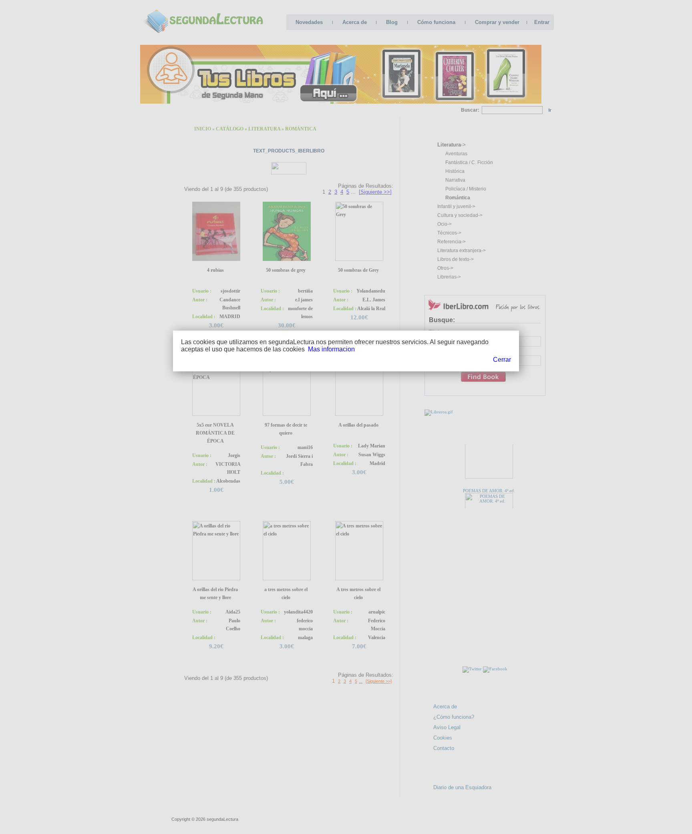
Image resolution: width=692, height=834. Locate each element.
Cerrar (502, 359)
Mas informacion (331, 349)
